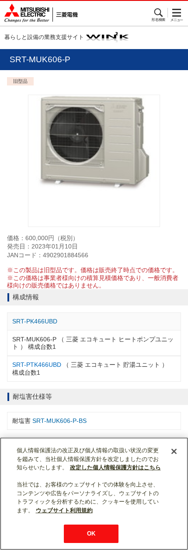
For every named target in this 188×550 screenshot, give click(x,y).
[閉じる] (174, 451)
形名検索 (159, 12)
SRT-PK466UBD (34, 321)
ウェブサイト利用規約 (64, 510)
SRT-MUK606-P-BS (59, 420)
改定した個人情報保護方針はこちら (115, 467)
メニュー (177, 12)
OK (91, 533)
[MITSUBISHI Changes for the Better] (39, 13)
